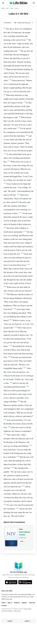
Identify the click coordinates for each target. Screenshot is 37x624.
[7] (24, 102)
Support (24, 603)
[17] (24, 231)
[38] (5, 504)
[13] (5, 183)
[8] (19, 117)
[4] (4, 69)
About (4, 603)
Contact (4, 605)
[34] (31, 445)
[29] (28, 386)
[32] (9, 427)
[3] (19, 50)
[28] (11, 382)
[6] (4, 94)
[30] (19, 401)
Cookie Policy (17, 611)
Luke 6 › (27, 621)
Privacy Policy (27, 609)
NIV (7, 8)
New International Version (24, 532)
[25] (11, 345)
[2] (27, 39)
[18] (22, 253)
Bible (3, 8)
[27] (25, 368)
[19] (28, 264)
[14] (18, 194)
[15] (20, 213)
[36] (13, 467)
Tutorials (32, 603)
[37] (23, 486)
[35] (18, 456)
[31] (5, 419)
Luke (11, 8)
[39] (17, 508)
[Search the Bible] (34, 3)
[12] (9, 161)
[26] (9, 357)
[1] (4, 28)
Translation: (7, 23)
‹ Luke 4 (9, 621)
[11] (5, 154)
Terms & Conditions (7, 611)
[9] (19, 128)
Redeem (17, 603)
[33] (5, 434)
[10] (27, 135)
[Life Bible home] (18, 2)
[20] (5, 286)
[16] (5, 227)
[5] (10, 80)
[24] (16, 327)
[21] (5, 294)
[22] (15, 309)
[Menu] (3, 3)
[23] (11, 320)
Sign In (9, 603)
